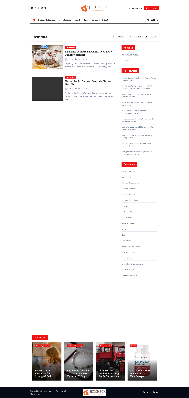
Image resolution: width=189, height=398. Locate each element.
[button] (157, 19)
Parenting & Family (129, 252)
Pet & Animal (127, 258)
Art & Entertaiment (129, 171)
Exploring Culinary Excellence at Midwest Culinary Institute (88, 53)
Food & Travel (66, 20)
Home (86, 20)
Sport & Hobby (128, 269)
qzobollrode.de (127, 290)
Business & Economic (47, 20)
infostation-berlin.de (130, 299)
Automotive (126, 177)
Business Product (128, 188)
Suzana (71, 59)
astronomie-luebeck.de (130, 315)
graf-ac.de (125, 318)
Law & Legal (126, 241)
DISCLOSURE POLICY (130, 55)
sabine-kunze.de (128, 302)
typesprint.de (127, 309)
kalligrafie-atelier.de (129, 306)
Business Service (128, 194)
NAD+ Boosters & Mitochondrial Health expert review (140, 375)
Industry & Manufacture (131, 246)
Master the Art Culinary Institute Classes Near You (88, 83)
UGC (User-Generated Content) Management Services (134, 111)
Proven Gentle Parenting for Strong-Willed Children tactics (44, 375)
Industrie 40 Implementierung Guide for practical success (109, 375)
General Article (128, 223)
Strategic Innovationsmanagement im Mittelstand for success (137, 152)
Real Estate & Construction (132, 264)
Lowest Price (70, 48)
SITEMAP (125, 60)
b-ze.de (124, 312)
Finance (125, 206)
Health (77, 20)
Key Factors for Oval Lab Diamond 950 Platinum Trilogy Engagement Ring (137, 87)
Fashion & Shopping (130, 212)
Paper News (60, 391)
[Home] (34, 19)
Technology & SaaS (100, 20)
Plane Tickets (70, 77)
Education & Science (130, 200)
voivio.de (125, 321)
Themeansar (35, 394)
